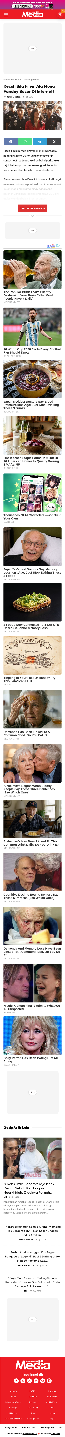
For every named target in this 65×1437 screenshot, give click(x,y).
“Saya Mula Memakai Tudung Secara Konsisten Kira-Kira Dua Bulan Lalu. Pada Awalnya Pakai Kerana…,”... (32, 1282)
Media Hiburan (11, 79)
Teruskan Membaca (32, 208)
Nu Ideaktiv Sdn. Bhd (30, 1434)
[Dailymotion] (49, 1380)
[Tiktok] (36, 1380)
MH (5, 1197)
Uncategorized (31, 79)
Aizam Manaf (26, 1239)
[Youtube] (42, 1380)
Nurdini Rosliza (26, 1265)
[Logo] (32, 14)
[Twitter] (29, 1380)
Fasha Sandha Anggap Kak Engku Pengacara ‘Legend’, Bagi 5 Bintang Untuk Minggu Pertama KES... (32, 1256)
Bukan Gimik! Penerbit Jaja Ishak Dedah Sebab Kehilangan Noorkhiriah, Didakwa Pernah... (28, 1188)
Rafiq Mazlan (14, 96)
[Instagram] (22, 1380)
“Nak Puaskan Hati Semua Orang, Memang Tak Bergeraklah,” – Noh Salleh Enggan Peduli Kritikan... (32, 1231)
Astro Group (55, 1434)
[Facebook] (16, 1380)
